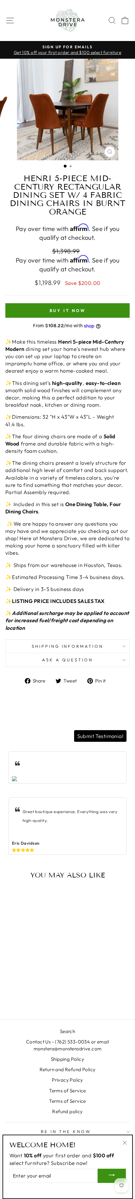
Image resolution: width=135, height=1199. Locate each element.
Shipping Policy (67, 1059)
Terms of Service (67, 1091)
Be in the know (66, 1131)
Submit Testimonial (100, 736)
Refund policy (67, 1111)
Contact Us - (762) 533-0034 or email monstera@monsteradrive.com (67, 1045)
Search (67, 1031)
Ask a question (67, 659)
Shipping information (68, 646)
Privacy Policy (67, 1080)
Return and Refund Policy (68, 1069)
